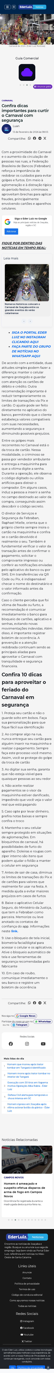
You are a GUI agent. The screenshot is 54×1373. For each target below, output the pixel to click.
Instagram (28, 1321)
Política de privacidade (27, 1283)
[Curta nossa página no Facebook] (11, 1044)
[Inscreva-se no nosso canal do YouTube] (43, 1044)
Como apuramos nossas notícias (27, 1300)
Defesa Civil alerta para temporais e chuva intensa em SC (28, 1097)
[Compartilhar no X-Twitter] (45, 138)
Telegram (21, 1025)
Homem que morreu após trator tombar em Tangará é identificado (26, 1066)
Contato (27, 1278)
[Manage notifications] (48, 1367)
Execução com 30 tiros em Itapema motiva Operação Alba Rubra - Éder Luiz (27, 1086)
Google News (27, 1016)
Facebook (28, 1328)
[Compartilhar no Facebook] (34, 138)
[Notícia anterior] (23, 321)
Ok (12, 1368)
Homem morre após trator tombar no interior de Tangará (28, 1075)
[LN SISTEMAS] (27, 72)
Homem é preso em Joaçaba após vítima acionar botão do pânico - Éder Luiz (28, 1107)
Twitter (28, 1341)
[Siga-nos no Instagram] (27, 1044)
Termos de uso (27, 1289)
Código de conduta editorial (27, 1295)
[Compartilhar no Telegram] (39, 138)
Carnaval (7, 100)
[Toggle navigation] (7, 7)
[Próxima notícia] (30, 321)
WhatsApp (44, 1021)
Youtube (28, 1334)
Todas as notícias (27, 1306)
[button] (20, 85)
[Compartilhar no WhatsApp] (29, 138)
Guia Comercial (27, 58)
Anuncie (27, 1272)
